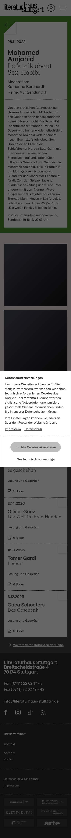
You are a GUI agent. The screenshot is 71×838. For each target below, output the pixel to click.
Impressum (13, 429)
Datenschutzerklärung (41, 411)
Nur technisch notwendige (36, 459)
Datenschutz (33, 429)
